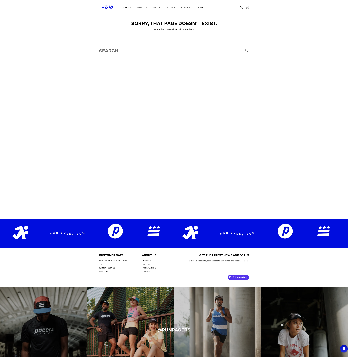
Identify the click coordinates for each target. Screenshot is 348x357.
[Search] (247, 51)
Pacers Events (149, 268)
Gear (155, 7)
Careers (146, 264)
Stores (184, 7)
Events (169, 7)
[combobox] (174, 51)
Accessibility (105, 272)
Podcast (146, 272)
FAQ (100, 264)
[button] (247, 7)
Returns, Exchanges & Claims (113, 260)
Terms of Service (107, 268)
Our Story (147, 260)
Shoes (126, 7)
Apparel (141, 7)
